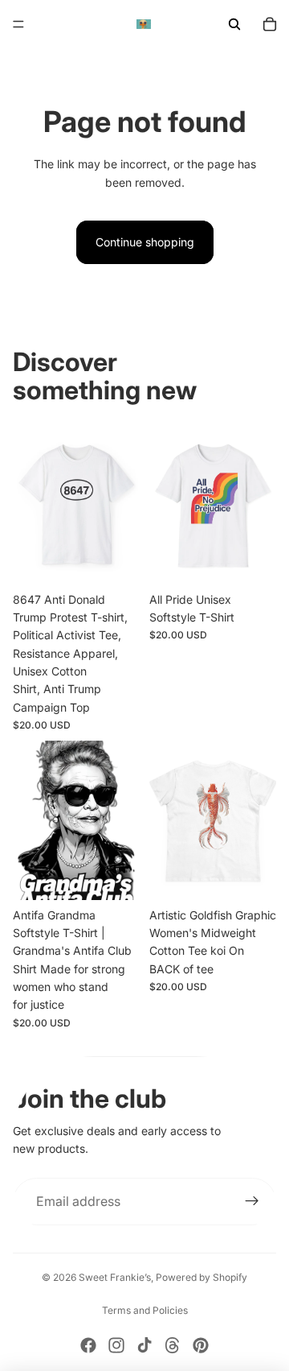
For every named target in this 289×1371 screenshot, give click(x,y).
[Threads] (172, 1345)
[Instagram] (116, 1345)
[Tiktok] (144, 1345)
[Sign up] (252, 1202)
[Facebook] (88, 1345)
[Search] (234, 24)
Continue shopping (145, 242)
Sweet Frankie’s (115, 1277)
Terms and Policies (145, 1310)
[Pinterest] (200, 1345)
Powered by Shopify (201, 1277)
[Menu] (18, 24)
